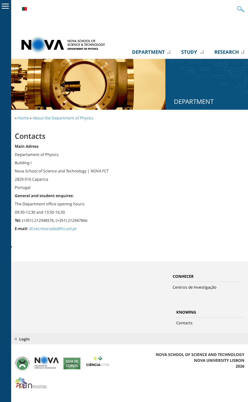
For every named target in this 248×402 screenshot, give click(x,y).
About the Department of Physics (63, 118)
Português (24, 9)
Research (226, 52)
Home (23, 118)
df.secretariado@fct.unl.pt (53, 228)
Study (189, 52)
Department (148, 52)
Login (24, 339)
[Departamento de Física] (63, 44)
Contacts (184, 322)
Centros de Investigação (195, 287)
